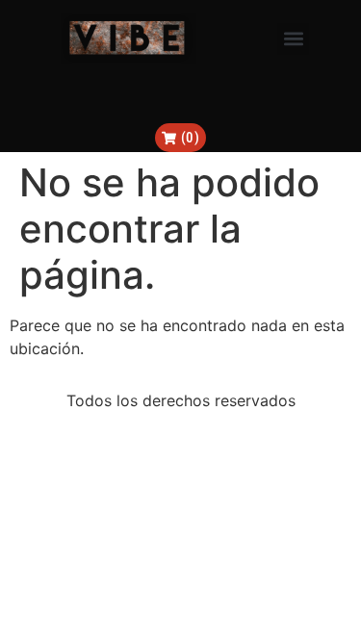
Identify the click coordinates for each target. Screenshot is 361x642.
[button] (293, 39)
